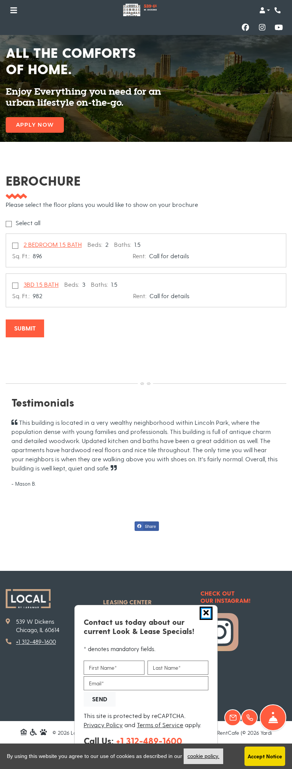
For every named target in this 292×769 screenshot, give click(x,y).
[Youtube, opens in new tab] (278, 27)
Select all (28, 222)
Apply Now (35, 124)
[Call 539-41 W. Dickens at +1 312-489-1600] (278, 10)
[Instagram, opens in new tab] (262, 27)
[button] (265, 10)
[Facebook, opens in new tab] (245, 27)
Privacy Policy (103, 724)
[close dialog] (206, 613)
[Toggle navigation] (13, 10)
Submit (25, 328)
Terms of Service (160, 724)
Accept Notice (265, 756)
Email (96, 683)
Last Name (167, 667)
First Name (103, 667)
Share (150, 526)
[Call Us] (249, 717)
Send (99, 698)
